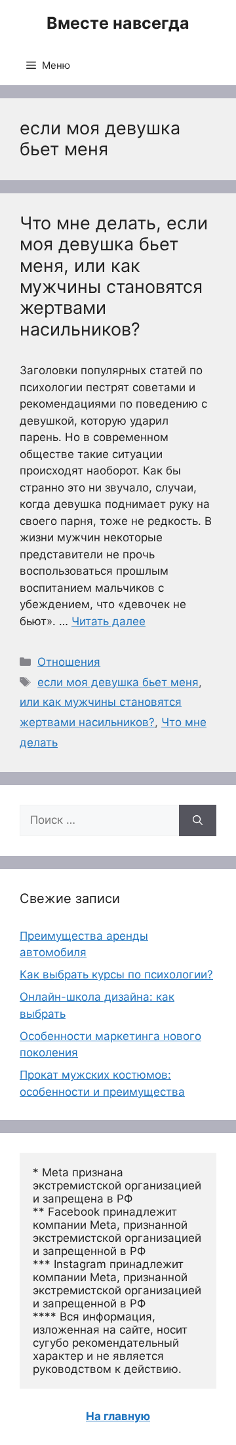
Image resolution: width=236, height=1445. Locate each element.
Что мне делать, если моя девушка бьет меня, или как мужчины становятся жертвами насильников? (114, 276)
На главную (118, 1416)
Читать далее (108, 621)
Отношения (68, 661)
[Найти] (197, 820)
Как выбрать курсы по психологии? (116, 974)
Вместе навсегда (118, 23)
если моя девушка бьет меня (118, 682)
